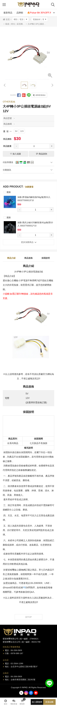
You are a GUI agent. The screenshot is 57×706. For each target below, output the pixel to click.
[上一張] (5, 85)
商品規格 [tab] (28, 258)
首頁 (8, 19)
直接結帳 (49, 702)
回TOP (28, 617)
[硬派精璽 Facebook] (31, 693)
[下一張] (52, 85)
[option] (28, 54)
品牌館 (19, 12)
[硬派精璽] (28, 4)
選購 (8, 192)
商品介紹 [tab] (11, 258)
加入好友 (49, 683)
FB (24, 587)
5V (16, 131)
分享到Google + (24, 95)
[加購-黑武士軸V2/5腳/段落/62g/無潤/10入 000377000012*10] (10, 227)
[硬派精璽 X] (21, 693)
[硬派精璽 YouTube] (36, 693)
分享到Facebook (19, 95)
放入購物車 (37, 702)
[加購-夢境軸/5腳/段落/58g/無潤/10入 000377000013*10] (10, 202)
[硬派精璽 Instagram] (26, 693)
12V (22, 131)
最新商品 (7, 12)
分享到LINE (29, 95)
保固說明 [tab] (46, 258)
